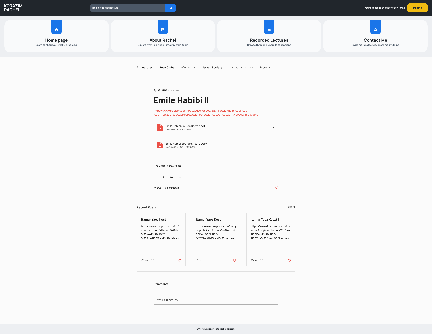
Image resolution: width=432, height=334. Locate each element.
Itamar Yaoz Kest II (209, 219)
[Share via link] (180, 177)
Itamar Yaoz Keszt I (265, 219)
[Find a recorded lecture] (170, 8)
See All (291, 206)
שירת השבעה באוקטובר (241, 67)
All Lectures (145, 67)
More (263, 67)
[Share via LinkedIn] (171, 177)
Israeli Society (212, 67)
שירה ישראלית (188, 67)
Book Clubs (166, 67)
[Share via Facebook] (155, 177)
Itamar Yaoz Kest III (155, 219)
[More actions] (276, 90)
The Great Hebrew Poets (167, 165)
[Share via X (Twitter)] (163, 177)
